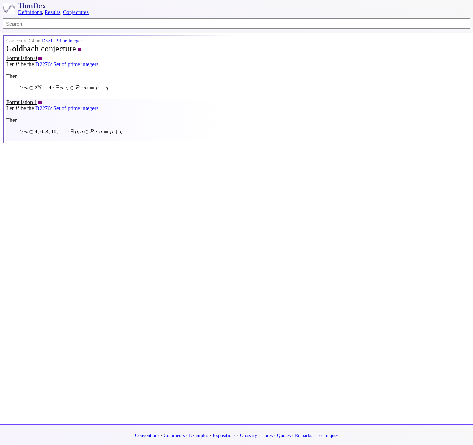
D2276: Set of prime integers (66, 64)
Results (52, 12)
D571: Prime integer (62, 40)
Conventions (147, 435)
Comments (174, 435)
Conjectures (76, 12)
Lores (267, 435)
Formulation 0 (21, 58)
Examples (198, 435)
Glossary (248, 435)
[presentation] (17, 64)
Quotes (284, 435)
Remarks (303, 435)
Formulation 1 (21, 102)
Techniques (327, 435)
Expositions (224, 435)
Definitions (30, 12)
